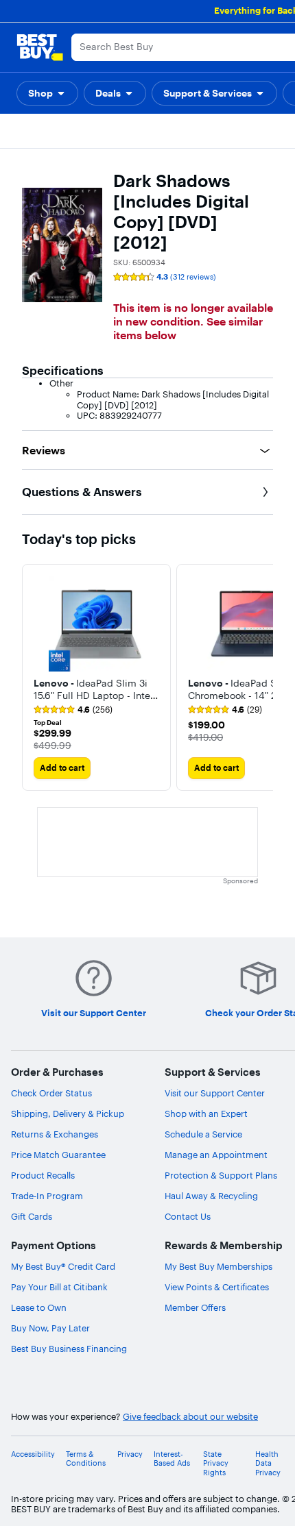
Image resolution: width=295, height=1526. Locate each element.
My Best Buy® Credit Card (63, 1266)
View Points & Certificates (217, 1286)
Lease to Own (39, 1307)
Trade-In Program (47, 1195)
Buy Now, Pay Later (50, 1327)
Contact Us (188, 1216)
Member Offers (195, 1307)
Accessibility (33, 1454)
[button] (47, 93)
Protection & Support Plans (221, 1175)
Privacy (130, 1454)
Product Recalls (43, 1175)
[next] (262, 677)
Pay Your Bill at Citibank (59, 1286)
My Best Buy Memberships (218, 1266)
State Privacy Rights (215, 1463)
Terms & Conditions (86, 1459)
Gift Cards (31, 1216)
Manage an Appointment (216, 1154)
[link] (73, 709)
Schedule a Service (203, 1134)
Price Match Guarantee (58, 1154)
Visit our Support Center (215, 1092)
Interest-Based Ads (172, 1459)
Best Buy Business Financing (69, 1348)
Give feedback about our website (190, 1417)
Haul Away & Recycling (211, 1195)
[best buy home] (39, 47)
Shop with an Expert (206, 1113)
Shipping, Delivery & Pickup (67, 1113)
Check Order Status (51, 1092)
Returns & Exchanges (54, 1134)
